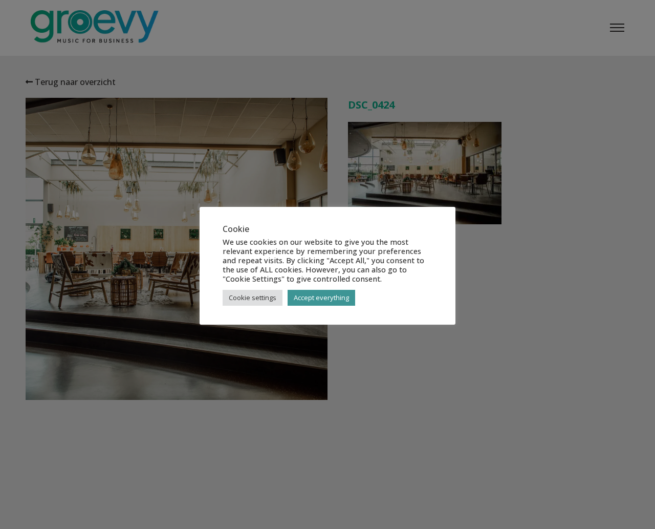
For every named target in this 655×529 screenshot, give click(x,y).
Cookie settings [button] (252, 297)
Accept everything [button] (321, 297)
